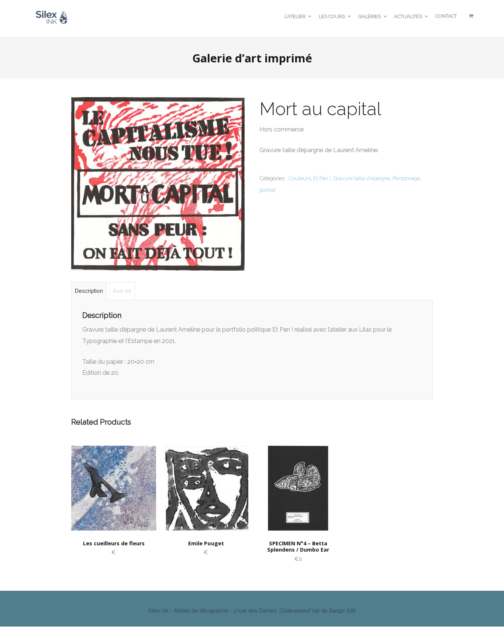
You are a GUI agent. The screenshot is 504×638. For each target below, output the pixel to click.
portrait (267, 190)
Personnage (406, 178)
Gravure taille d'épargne (361, 178)
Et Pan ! (322, 178)
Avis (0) (122, 291)
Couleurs (300, 178)
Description (89, 291)
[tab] (89, 291)
